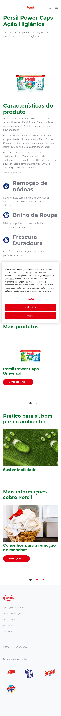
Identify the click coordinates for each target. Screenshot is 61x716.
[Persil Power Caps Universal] (30, 361)
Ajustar (30, 299)
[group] (30, 371)
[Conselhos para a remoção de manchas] (30, 535)
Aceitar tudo (30, 307)
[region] (31, 292)
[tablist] (30, 403)
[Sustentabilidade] (30, 452)
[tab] (30, 403)
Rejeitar (30, 315)
